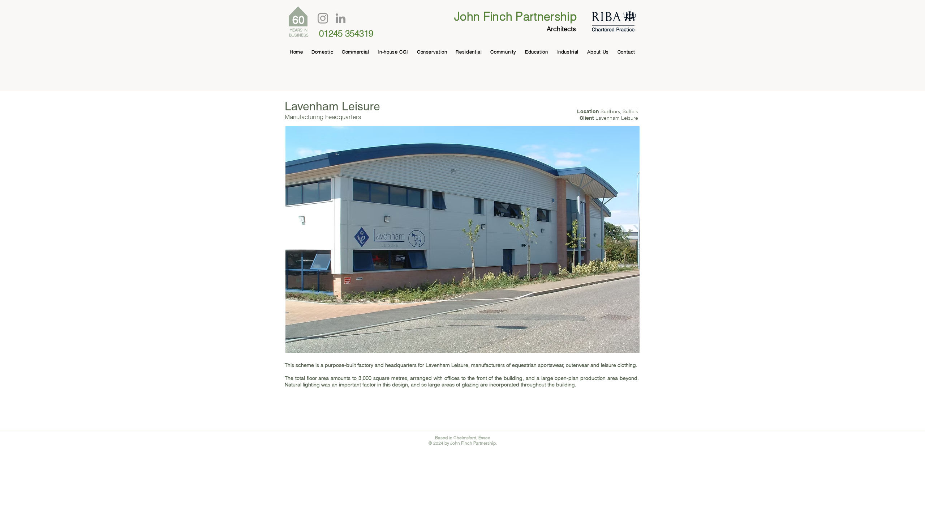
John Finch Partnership (515, 16)
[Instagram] (323, 18)
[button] (462, 239)
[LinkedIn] (341, 18)
